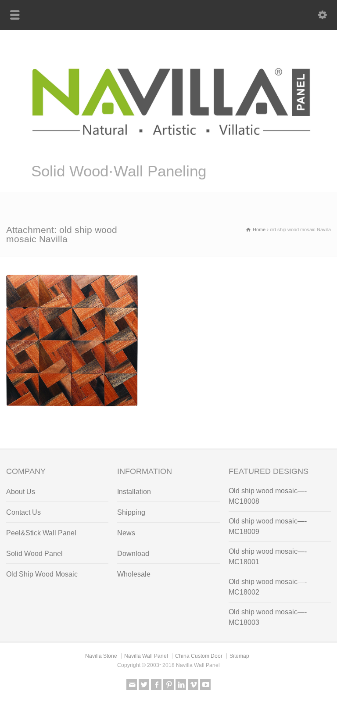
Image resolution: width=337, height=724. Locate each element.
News (126, 533)
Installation (134, 491)
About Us (20, 491)
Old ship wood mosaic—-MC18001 (268, 557)
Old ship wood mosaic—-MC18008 (268, 496)
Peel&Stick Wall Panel (41, 533)
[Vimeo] (193, 684)
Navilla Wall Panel (146, 656)
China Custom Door (198, 656)
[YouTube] (205, 684)
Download (133, 553)
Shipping (131, 512)
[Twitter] (144, 684)
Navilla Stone (101, 656)
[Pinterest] (168, 684)
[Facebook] (156, 684)
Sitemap (239, 656)
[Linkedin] (181, 684)
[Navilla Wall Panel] (168, 150)
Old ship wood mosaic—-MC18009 (268, 526)
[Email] (131, 684)
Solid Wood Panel (34, 553)
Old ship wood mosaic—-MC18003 (268, 617)
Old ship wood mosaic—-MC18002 (268, 587)
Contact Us (23, 512)
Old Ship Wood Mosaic (42, 574)
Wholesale (134, 574)
